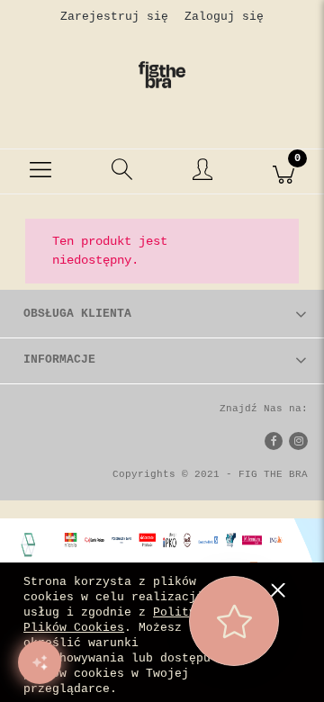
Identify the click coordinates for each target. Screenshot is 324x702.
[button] (40, 171)
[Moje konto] (202, 174)
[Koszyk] (283, 171)
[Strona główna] (162, 75)
